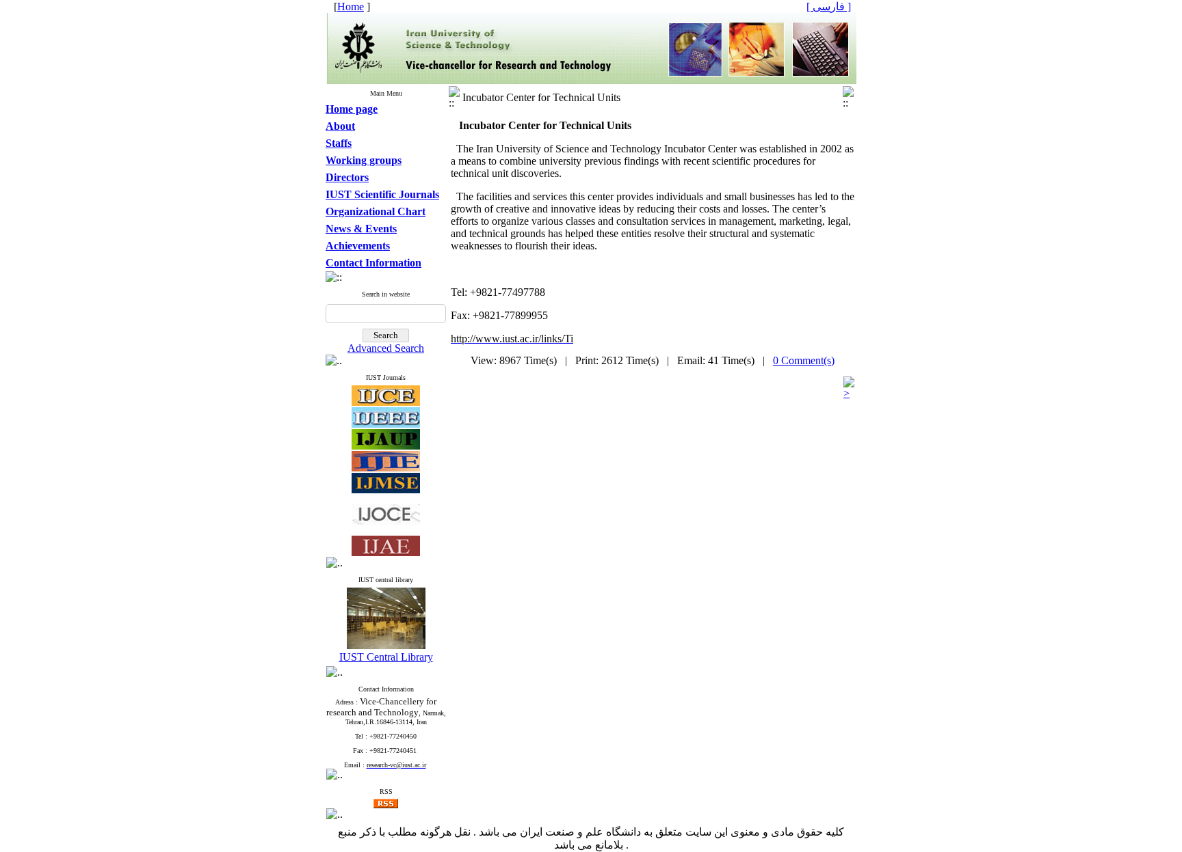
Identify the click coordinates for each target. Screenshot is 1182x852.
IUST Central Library (386, 657)
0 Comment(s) (804, 360)
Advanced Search (385, 348)
